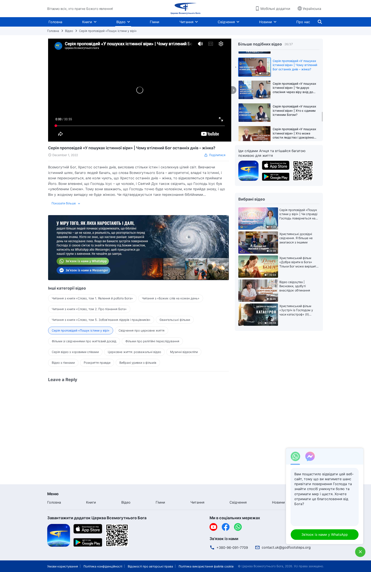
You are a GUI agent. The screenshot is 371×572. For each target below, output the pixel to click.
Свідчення (226, 22)
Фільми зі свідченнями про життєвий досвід (84, 341)
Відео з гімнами (63, 362)
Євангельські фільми (175, 319)
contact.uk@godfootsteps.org (286, 547)
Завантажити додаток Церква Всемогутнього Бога (96, 518)
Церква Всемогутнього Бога (262, 566)
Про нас (303, 22)
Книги (87, 22)
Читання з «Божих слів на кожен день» (170, 298)
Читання (186, 22)
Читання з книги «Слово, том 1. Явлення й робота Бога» (92, 298)
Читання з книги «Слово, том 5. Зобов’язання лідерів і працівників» (101, 319)
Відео (121, 22)
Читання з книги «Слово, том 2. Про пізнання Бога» (89, 309)
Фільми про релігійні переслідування (152, 341)
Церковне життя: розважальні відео (134, 352)
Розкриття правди (97, 362)
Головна (55, 22)
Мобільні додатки (275, 8)
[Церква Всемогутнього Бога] (185, 8)
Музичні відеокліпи (184, 352)
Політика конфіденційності (103, 566)
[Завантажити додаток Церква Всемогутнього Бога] (58, 535)
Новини (265, 22)
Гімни (154, 22)
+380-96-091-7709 (232, 547)
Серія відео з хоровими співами (75, 352)
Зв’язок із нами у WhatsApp (324, 534)
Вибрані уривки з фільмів (137, 362)
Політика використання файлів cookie (206, 566)
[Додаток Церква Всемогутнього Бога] (248, 170)
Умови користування (62, 566)
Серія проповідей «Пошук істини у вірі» (108, 31)
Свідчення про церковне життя (141, 330)
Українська (312, 8)
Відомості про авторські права (150, 566)
